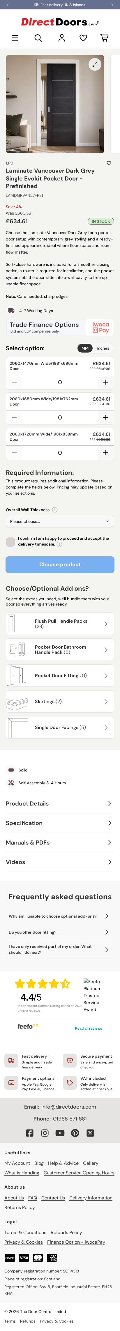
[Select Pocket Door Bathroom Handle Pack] (105, 650)
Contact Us (53, 1198)
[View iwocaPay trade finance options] (60, 327)
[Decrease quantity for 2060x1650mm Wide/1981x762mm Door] (14, 417)
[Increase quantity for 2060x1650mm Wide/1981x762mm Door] (106, 417)
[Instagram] (45, 1133)
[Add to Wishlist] (109, 163)
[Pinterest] (75, 1133)
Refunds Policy (66, 1232)
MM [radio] (85, 348)
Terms (10, 1321)
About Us (14, 1198)
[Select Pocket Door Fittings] (105, 676)
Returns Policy (19, 1207)
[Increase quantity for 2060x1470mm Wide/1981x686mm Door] (106, 382)
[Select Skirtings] (105, 701)
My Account (17, 1163)
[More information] (54, 509)
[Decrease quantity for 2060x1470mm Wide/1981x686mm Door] (14, 382)
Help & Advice (63, 1163)
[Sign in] (61, 37)
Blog (39, 1163)
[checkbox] (10, 542)
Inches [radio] (103, 348)
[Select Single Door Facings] (105, 727)
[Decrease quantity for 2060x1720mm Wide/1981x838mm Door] (14, 453)
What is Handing (21, 1173)
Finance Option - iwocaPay (76, 1242)
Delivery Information (90, 1198)
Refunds (28, 1321)
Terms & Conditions (25, 1232)
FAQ (32, 1198)
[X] (90, 1133)
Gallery (90, 1163)
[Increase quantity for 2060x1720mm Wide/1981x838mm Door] (106, 453)
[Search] (38, 37)
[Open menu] (15, 37)
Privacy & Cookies (23, 1242)
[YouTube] (60, 1133)
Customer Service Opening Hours (79, 1173)
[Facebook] (29, 1133)
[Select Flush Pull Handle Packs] (105, 624)
